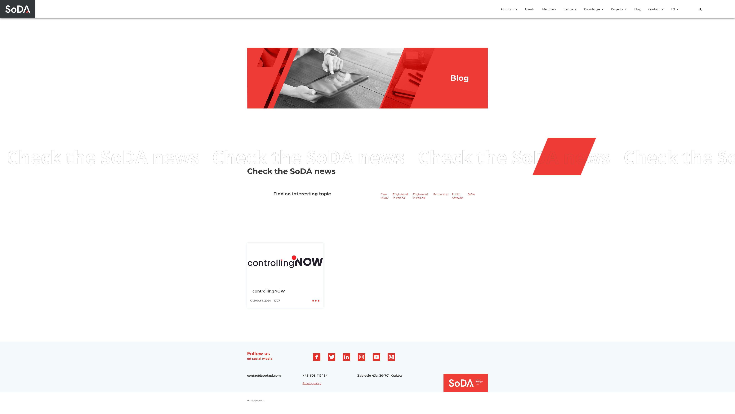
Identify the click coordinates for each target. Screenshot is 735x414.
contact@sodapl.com (264, 375)
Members (549, 9)
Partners (570, 9)
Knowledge (592, 9)
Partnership (440, 194)
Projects (617, 9)
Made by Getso (255, 400)
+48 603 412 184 (315, 375)
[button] (509, 9)
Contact (654, 9)
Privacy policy (312, 383)
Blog (637, 9)
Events (530, 9)
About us (507, 9)
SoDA (471, 194)
